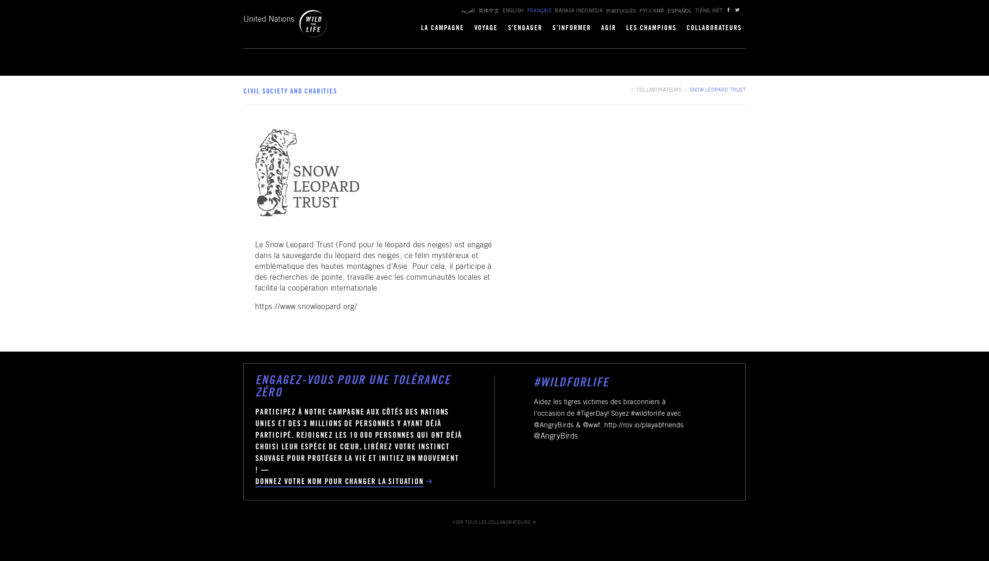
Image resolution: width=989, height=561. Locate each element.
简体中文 (489, 11)
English (513, 11)
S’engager (525, 28)
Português (621, 11)
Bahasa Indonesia (579, 11)
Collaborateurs (714, 28)
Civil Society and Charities (290, 91)
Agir (608, 28)
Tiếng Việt (708, 11)
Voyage (486, 28)
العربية (468, 11)
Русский (651, 11)
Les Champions (651, 28)
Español (680, 11)
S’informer (571, 28)
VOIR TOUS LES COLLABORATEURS (491, 522)
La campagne (442, 28)
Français (539, 11)
